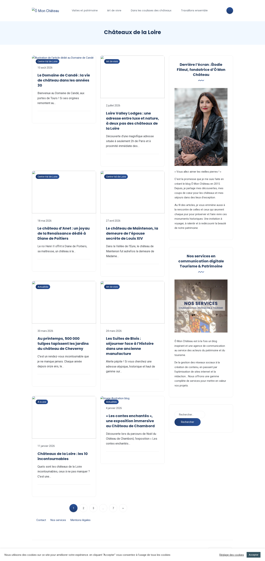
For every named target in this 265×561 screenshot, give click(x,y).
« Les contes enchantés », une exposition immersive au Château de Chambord (130, 420)
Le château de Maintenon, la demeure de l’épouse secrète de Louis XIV (132, 233)
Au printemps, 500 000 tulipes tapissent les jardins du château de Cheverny (63, 343)
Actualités (43, 286)
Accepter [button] (253, 554)
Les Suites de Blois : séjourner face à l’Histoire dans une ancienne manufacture (130, 346)
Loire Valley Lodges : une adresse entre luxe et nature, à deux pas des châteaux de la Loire (132, 121)
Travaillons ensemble (194, 10)
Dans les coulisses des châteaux (151, 10)
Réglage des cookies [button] (231, 554)
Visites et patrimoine (85, 10)
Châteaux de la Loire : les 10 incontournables (62, 456)
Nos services (58, 520)
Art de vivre (114, 10)
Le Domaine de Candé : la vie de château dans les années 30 (63, 80)
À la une (42, 402)
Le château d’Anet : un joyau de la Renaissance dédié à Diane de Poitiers (63, 233)
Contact (41, 520)
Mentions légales (80, 520)
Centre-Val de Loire (47, 61)
